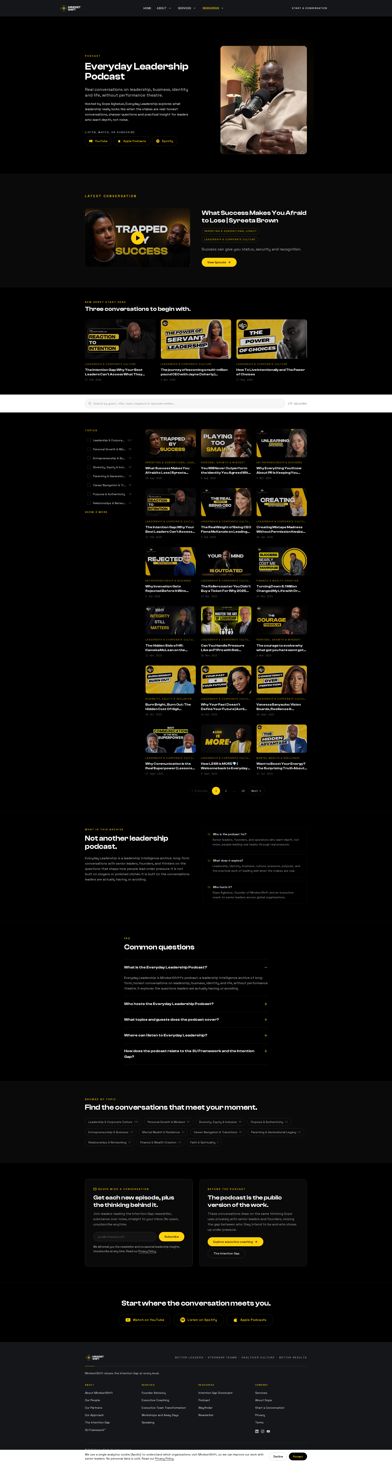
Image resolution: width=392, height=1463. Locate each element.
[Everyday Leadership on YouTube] (268, 1431)
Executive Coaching (155, 1400)
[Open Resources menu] (222, 8)
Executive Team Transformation (164, 1408)
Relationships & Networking (109, 1142)
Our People (92, 1400)
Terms (259, 1422)
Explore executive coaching (233, 1242)
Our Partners (93, 1408)
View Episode (216, 262)
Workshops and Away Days (160, 1415)
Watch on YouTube (148, 1320)
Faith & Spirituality (204, 1142)
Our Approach (94, 1415)
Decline (278, 1456)
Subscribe (172, 1236)
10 (243, 791)
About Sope (263, 1400)
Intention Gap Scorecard (215, 1393)
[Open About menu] (169, 8)
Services (261, 1393)
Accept (298, 1456)
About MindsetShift (99, 1393)
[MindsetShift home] (95, 1357)
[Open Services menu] (194, 8)
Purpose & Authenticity (269, 1122)
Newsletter (206, 1415)
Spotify (167, 141)
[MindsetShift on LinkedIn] (256, 1431)
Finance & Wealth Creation (160, 1142)
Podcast (204, 1400)
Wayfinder (205, 1408)
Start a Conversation (269, 1408)
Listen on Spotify (202, 1320)
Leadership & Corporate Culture (113, 1122)
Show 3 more (96, 512)
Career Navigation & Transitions (218, 1132)
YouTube (101, 141)
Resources (211, 8)
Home (147, 8)
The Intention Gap (226, 1253)
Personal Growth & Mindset (169, 1122)
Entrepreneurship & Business (110, 1132)
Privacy (260, 1415)
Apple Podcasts (134, 141)
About (162, 8)
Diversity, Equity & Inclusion (220, 1122)
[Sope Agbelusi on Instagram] (262, 1431)
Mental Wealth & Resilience (163, 1132)
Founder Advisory (154, 1393)
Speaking (148, 1422)
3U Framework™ (95, 1430)
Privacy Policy (147, 1251)
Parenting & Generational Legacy (276, 1132)
